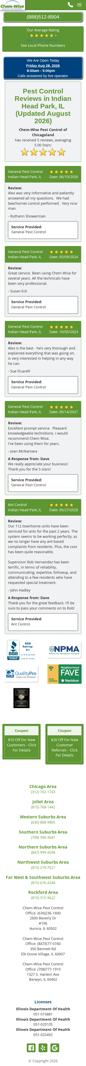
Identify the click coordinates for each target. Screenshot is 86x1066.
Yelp (43, 1047)
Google (54, 1047)
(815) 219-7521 (43, 867)
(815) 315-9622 (43, 897)
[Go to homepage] (12, 4)
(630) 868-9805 (43, 822)
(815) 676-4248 (43, 882)
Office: (43, 913)
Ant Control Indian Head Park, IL (24, 507)
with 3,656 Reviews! (43, 40)
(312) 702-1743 (43, 791)
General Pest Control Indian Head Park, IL (25, 174)
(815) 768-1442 (43, 807)
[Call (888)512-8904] (70, 4)
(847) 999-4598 (43, 852)
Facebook (31, 1047)
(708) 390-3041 (43, 837)
